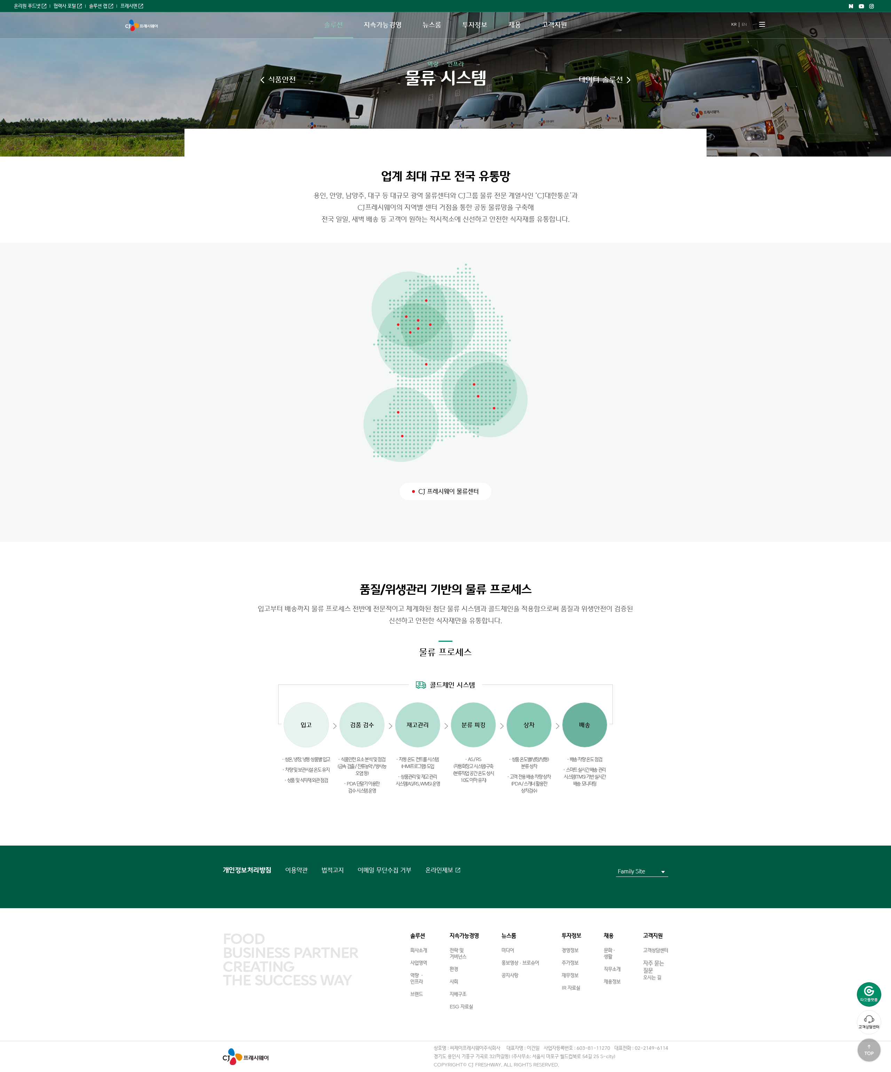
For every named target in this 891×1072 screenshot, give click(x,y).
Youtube (861, 6)
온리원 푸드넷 (27, 6)
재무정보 (570, 975)
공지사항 (510, 975)
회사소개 (418, 950)
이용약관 (296, 870)
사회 (454, 982)
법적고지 (333, 870)
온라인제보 (439, 870)
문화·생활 (610, 953)
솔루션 (333, 25)
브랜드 (416, 994)
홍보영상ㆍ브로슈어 (520, 963)
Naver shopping (851, 6)
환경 (454, 969)
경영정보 (570, 950)
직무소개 (612, 969)
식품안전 (282, 79)
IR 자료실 (571, 988)
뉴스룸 (432, 25)
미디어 (508, 950)
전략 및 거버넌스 (458, 953)
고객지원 (554, 25)
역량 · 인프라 (445, 64)
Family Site (631, 871)
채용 (514, 25)
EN (744, 24)
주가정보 (570, 963)
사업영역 (418, 963)
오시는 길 (652, 978)
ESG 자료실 (461, 1007)
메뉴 (762, 24)
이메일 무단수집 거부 (384, 870)
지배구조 (458, 994)
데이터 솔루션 (601, 79)
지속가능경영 (383, 25)
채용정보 (612, 982)
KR (733, 24)
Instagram (872, 6)
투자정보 (474, 25)
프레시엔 (128, 6)
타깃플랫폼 (868, 1000)
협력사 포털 (65, 6)
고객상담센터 (869, 1027)
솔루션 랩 (98, 6)
